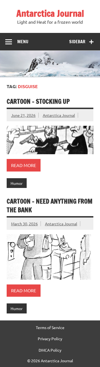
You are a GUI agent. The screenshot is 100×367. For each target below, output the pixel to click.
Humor (16, 183)
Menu (22, 41)
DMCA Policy (50, 350)
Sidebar (77, 41)
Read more (23, 165)
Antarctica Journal (50, 13)
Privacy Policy (50, 339)
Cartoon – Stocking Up (38, 101)
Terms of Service (50, 327)
